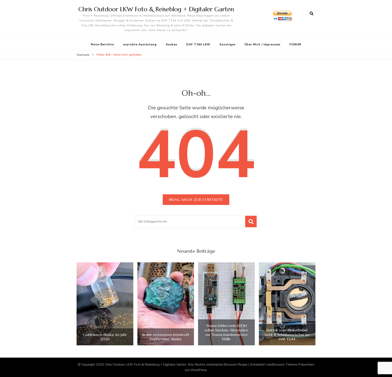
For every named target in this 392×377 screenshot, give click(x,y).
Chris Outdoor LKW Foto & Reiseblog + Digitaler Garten (156, 9)
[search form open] (311, 14)
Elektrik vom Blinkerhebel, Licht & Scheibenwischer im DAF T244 (287, 334)
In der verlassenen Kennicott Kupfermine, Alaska (165, 336)
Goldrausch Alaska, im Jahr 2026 (105, 336)
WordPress (198, 370)
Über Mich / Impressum (262, 44)
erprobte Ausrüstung (140, 44)
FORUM (295, 44)
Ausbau (171, 44)
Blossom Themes (284, 364)
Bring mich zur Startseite (196, 199)
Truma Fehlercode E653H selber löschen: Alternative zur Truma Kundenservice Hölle (226, 332)
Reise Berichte (102, 44)
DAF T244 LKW (198, 44)
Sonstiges (227, 44)
